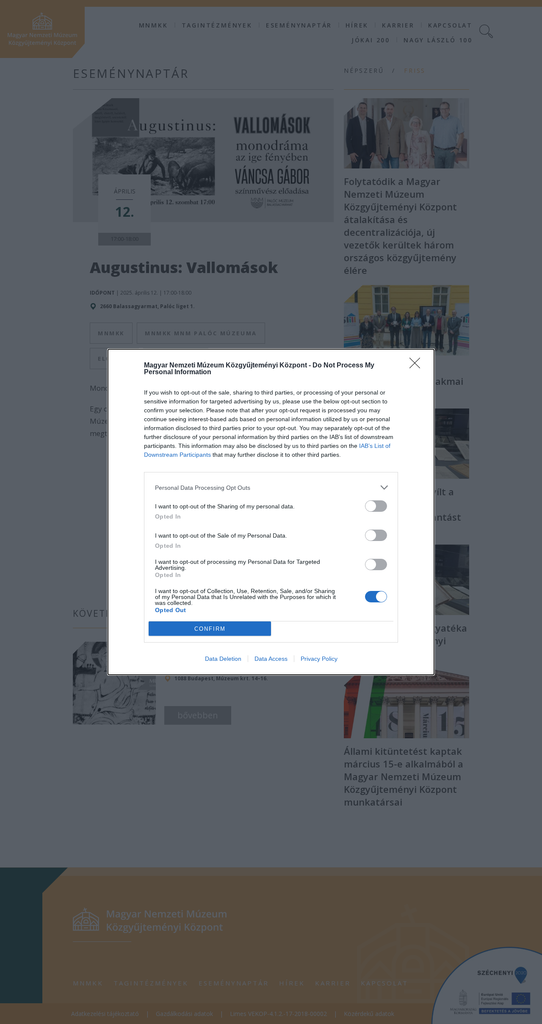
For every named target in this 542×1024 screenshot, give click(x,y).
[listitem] (271, 487)
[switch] (376, 506)
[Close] (417, 366)
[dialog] (271, 512)
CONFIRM (210, 629)
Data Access (271, 658)
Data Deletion (223, 658)
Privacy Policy (319, 658)
